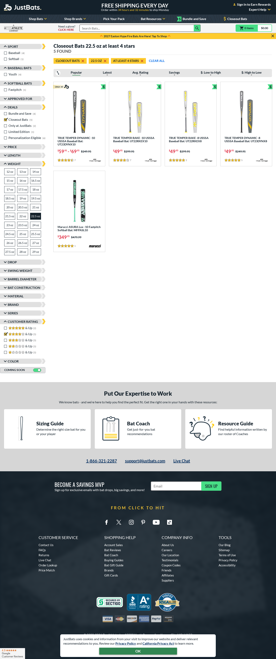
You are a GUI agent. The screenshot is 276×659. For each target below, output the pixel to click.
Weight (14, 164)
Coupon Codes (171, 565)
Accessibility (227, 565)
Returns (44, 555)
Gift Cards (111, 575)
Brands (109, 570)
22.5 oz (96, 61)
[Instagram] (131, 522)
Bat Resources (151, 19)
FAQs (42, 550)
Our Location (170, 555)
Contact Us (46, 545)
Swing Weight (20, 270)
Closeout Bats (237, 19)
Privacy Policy (125, 643)
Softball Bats (20, 83)
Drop (12, 262)
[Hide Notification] (273, 36)
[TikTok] (169, 522)
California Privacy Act (158, 643)
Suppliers (168, 580)
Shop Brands (73, 19)
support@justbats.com (145, 460)
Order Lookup (48, 565)
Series (13, 313)
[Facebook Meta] (106, 522)
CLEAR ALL (157, 61)
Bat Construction (24, 287)
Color (13, 361)
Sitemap (224, 550)
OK (138, 651)
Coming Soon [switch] (14, 370)
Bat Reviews (112, 550)
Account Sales (113, 545)
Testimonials (170, 560)
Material (15, 296)
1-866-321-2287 (101, 460)
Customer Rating (23, 321)
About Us (168, 545)
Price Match (47, 570)
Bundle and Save (192, 19)
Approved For (20, 99)
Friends (167, 570)
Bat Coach (111, 555)
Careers (167, 550)
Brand (13, 304)
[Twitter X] (118, 522)
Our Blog (225, 545)
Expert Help (257, 9)
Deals (13, 107)
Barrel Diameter (22, 279)
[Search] (197, 28)
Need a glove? (66, 28)
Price (12, 147)
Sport (13, 46)
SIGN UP (211, 486)
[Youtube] (156, 522)
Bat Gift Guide (113, 565)
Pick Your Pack (114, 19)
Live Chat (181, 460)
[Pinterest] (143, 522)
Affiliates (168, 575)
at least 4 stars (126, 61)
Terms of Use (227, 555)
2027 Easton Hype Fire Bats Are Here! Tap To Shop (135, 36)
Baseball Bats (20, 68)
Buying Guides (113, 560)
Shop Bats (36, 19)
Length (14, 155)
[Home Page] (22, 7)
